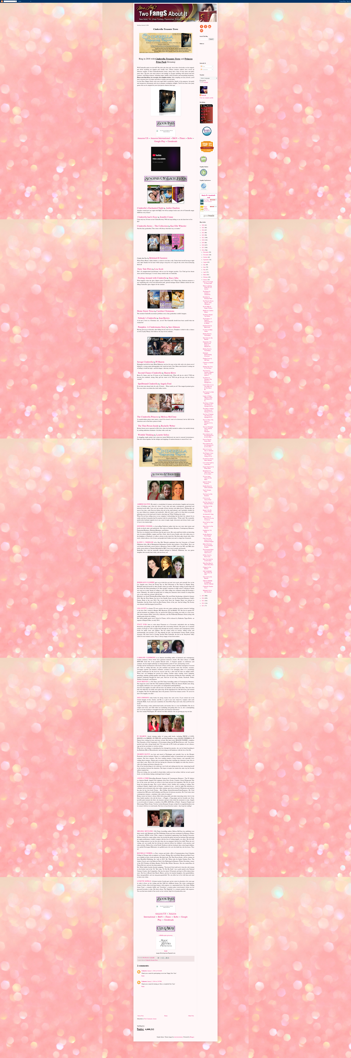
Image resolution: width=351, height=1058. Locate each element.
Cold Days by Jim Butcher (207, 507)
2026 (203, 225)
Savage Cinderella (145, 361)
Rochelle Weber (168, 425)
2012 (203, 603)
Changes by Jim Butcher (207, 568)
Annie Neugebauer (208, 201)
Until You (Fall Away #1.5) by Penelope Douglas (208, 539)
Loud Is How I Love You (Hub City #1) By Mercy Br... (208, 387)
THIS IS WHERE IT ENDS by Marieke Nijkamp (208, 582)
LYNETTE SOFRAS (144, 881)
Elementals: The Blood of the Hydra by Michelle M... (207, 344)
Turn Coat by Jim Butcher (207, 577)
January (205, 279)
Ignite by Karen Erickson (207, 482)
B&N (174, 138)
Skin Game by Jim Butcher (208, 338)
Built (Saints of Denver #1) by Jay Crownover (208, 518)
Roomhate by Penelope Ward (207, 297)
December (206, 252)
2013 (203, 600)
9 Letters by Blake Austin (207, 330)
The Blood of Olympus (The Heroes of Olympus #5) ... (208, 380)
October (205, 257)
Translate (205, 82)
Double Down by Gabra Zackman (208, 486)
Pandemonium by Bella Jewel (207, 326)
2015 (203, 596)
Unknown (144, 971)
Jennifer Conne (166, 216)
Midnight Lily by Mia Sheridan (207, 591)
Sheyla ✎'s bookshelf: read (209, 196)
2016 (203, 250)
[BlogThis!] (163, 958)
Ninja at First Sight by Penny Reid (208, 282)
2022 (203, 235)
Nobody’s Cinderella (147, 318)
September (206, 259)
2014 (203, 598)
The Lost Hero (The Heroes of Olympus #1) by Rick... (208, 422)
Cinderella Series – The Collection (152, 225)
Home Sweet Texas (145, 310)
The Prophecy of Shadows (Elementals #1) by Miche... (208, 321)
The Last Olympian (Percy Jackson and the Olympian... (208, 429)
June (204, 267)
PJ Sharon (160, 361)
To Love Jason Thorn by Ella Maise (207, 478)
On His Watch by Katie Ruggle (207, 535)
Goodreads (172, 141)
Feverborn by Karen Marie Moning (208, 459)
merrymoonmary (178, 1037)
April (204, 272)
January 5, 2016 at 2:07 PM (154, 981)
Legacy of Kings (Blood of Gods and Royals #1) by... (207, 398)
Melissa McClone (168, 416)
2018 (203, 245)
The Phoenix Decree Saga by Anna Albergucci (208, 302)
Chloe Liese (207, 210)
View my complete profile (206, 98)
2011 (203, 606)
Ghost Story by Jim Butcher (208, 527)
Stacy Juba (173, 277)
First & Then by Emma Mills (207, 440)
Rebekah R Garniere (158, 257)
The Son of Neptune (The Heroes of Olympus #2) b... (208, 415)
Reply (143, 976)
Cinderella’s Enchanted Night (150, 207)
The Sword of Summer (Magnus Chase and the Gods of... (208, 373)
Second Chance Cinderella (150, 372)
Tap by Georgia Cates (207, 490)
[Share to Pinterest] (168, 958)
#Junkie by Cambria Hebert (208, 311)
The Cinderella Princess (147, 416)
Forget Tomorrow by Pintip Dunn (208, 467)
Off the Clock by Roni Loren (207, 555)
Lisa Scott (158, 268)
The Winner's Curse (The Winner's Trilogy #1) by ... (208, 454)
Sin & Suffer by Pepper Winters (207, 307)
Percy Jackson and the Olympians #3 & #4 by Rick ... (208, 435)
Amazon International (160, 138)
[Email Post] (158, 957)
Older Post (191, 1016)
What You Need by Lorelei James (208, 560)
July (204, 265)
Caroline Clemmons (165, 310)
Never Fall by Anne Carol (208, 523)
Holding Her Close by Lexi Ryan (208, 367)
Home (165, 1016)
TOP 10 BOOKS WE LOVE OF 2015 (207, 572)
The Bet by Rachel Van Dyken (208, 315)
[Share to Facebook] (166, 958)
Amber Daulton (173, 207)
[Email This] (161, 958)
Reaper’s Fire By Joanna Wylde (207, 511)
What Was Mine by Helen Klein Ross (208, 564)
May (204, 269)
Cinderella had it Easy (147, 216)
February (205, 277)
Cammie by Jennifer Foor (208, 363)
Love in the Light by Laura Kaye (208, 463)
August (205, 262)
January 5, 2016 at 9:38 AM (154, 971)
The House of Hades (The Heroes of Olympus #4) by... (208, 404)
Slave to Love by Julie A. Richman (208, 449)
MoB (165, 951)
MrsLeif (204, 95)
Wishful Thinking (146, 434)
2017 (203, 247)
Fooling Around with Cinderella (152, 277)
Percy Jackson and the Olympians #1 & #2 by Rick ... (208, 445)
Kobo (189, 138)
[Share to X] (165, 958)
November (206, 255)
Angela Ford (165, 383)
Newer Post (141, 1016)
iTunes (182, 138)
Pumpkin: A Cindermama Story (152, 326)
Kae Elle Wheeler (178, 225)
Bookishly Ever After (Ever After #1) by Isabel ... (208, 472)
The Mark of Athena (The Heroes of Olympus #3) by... (208, 410)
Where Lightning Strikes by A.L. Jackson (207, 287)
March (205, 274)
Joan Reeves (164, 318)
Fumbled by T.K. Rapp (207, 531)
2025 (203, 227)
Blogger (192, 1037)
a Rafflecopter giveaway (166, 935)
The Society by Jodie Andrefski (208, 392)
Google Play (159, 141)
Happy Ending (206, 207)
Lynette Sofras (162, 434)
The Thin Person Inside (148, 425)
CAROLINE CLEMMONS (146, 657)
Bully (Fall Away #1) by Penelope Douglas (208, 545)
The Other (206, 200)
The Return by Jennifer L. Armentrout (206, 292)
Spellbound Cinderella (148, 383)
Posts (203, 66)
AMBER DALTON (143, 504)
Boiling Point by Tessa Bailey (207, 334)
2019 (203, 242)
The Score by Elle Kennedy (207, 494)
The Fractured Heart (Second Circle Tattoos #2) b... (208, 551)
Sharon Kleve (170, 372)
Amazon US (142, 138)
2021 (203, 237)
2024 (203, 230)
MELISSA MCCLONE (145, 831)
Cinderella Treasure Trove (152, 960)
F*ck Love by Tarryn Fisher (207, 498)
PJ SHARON (141, 736)
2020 (203, 240)
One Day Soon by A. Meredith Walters (208, 503)
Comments (205, 69)
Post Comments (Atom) (150, 1019)
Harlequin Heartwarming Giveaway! (207, 354)
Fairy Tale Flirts (145, 268)
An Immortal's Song (208, 514)
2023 (203, 232)
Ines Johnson (174, 326)
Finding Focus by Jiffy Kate (207, 359)
